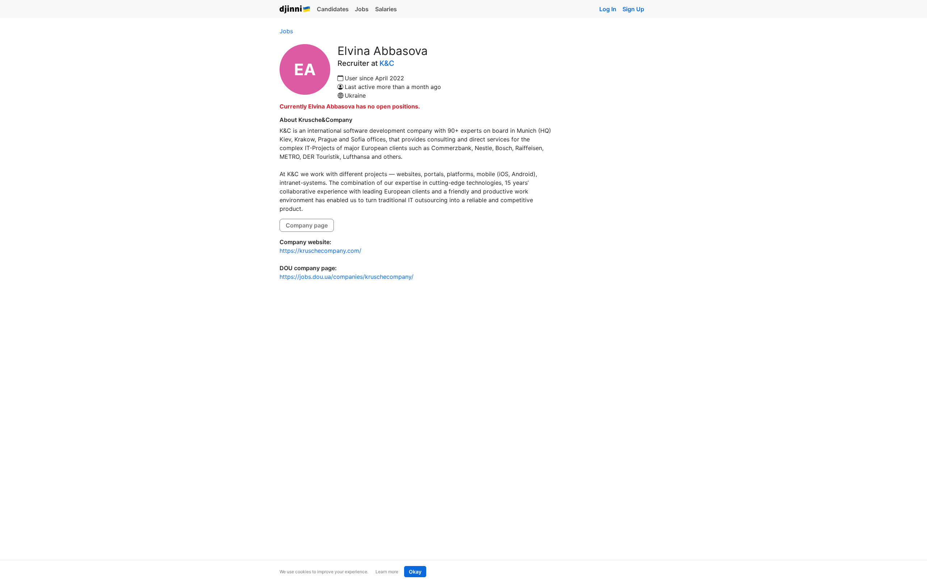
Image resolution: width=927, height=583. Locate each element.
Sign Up (633, 9)
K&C (386, 63)
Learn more (387, 571)
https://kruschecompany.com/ (320, 250)
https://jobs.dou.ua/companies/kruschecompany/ (347, 276)
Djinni (295, 9)
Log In (607, 9)
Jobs (362, 9)
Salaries (386, 9)
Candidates (333, 9)
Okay (415, 572)
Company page (307, 225)
